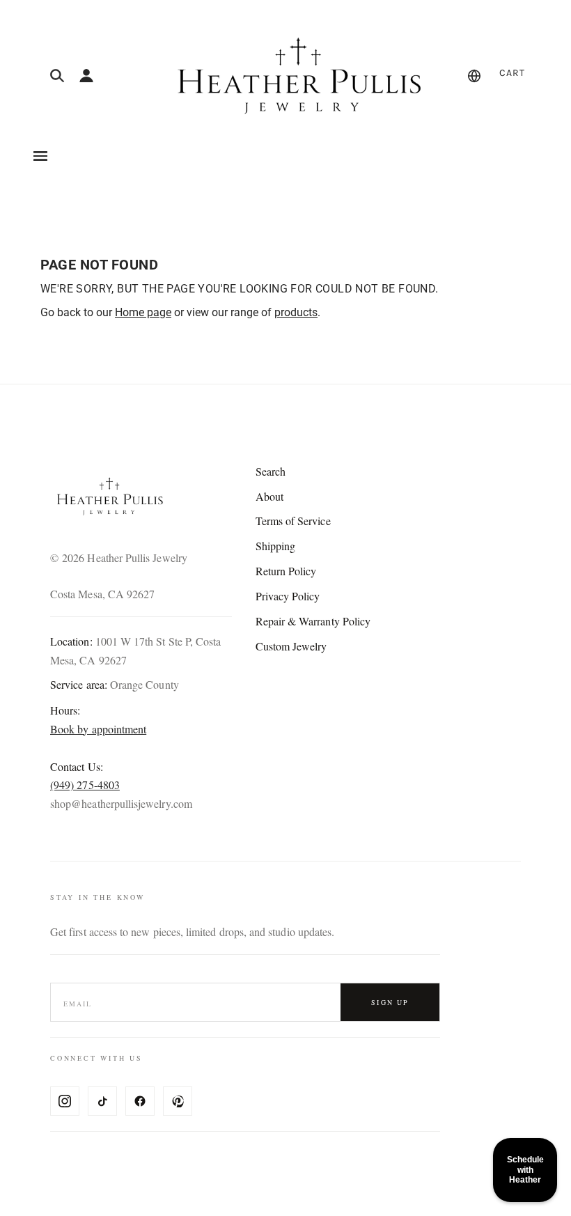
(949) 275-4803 (85, 784)
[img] (57, 75)
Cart (512, 73)
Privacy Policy (288, 595)
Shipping (276, 545)
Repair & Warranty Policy (313, 621)
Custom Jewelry (291, 646)
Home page (143, 312)
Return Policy (286, 570)
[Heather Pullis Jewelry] (295, 76)
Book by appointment (98, 729)
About (269, 496)
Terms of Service (293, 520)
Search (271, 471)
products (296, 312)
